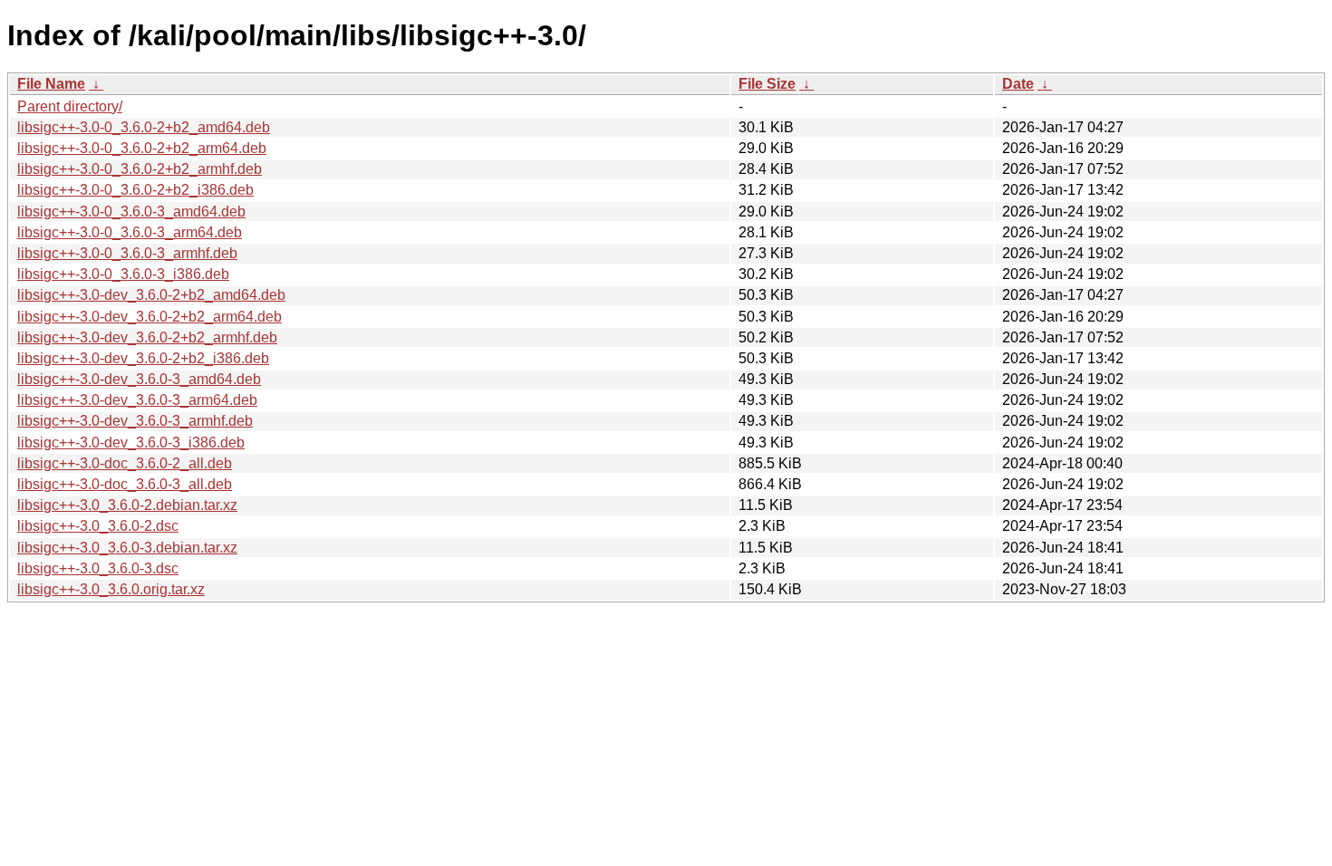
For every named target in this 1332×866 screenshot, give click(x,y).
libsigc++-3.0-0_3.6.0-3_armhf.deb (127, 253)
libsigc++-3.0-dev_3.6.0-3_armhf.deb (135, 420)
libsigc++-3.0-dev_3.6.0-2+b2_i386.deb (143, 358)
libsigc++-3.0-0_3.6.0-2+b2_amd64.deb (143, 127)
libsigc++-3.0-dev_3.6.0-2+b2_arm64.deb (149, 316)
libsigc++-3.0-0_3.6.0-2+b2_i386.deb (135, 189)
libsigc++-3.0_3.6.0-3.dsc (98, 568)
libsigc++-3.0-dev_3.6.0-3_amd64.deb (139, 379)
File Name (51, 83)
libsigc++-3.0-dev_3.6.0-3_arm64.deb (137, 400)
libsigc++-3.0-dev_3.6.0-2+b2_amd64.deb (151, 295)
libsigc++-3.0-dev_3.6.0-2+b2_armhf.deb (147, 337)
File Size (767, 83)
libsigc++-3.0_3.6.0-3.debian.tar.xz (127, 547)
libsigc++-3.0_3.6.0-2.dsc (98, 526)
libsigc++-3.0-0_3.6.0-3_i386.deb (123, 274)
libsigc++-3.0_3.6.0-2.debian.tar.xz (127, 505)
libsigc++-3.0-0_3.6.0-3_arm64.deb (129, 232)
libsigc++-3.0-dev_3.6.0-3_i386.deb (131, 442)
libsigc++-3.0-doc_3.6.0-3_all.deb (124, 484)
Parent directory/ (69, 106)
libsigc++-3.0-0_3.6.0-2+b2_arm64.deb (141, 148)
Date (1018, 83)
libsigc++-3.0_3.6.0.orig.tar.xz (111, 589)
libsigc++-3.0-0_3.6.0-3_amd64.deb (131, 211)
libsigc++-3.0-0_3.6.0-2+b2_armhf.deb (139, 169)
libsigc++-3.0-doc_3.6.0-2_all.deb (124, 463)
